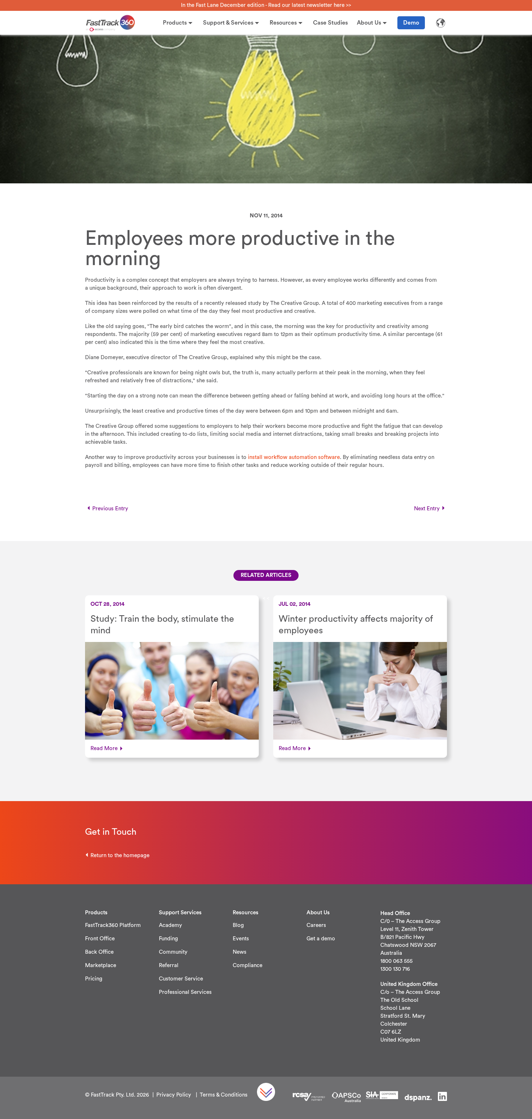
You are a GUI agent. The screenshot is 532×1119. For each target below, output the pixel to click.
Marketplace (100, 965)
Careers (316, 925)
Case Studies (330, 23)
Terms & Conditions (224, 1095)
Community (173, 952)
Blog (238, 925)
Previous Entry (110, 508)
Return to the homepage (119, 855)
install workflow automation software (294, 457)
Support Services (180, 912)
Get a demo (321, 938)
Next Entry (427, 508)
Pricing (93, 979)
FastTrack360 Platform (113, 925)
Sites (440, 23)
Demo (411, 23)
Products (175, 23)
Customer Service (181, 979)
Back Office (99, 952)
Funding (168, 938)
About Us (369, 23)
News (239, 952)
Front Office (100, 938)
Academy (170, 925)
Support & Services (228, 23)
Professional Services (185, 992)
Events (241, 938)
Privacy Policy (173, 1095)
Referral (168, 965)
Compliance (247, 965)
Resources (283, 23)
